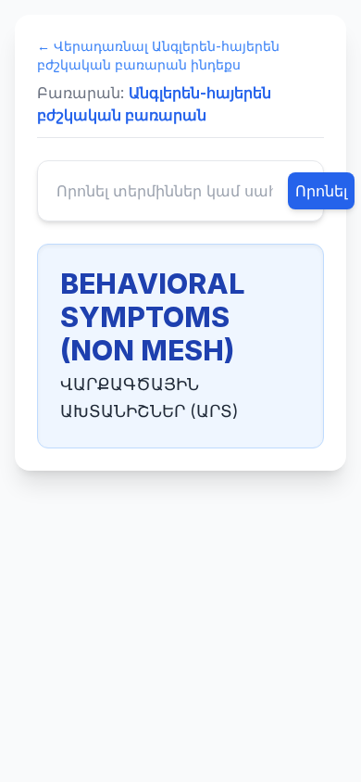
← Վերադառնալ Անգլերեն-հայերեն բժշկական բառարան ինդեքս (158, 55)
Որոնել (321, 191)
